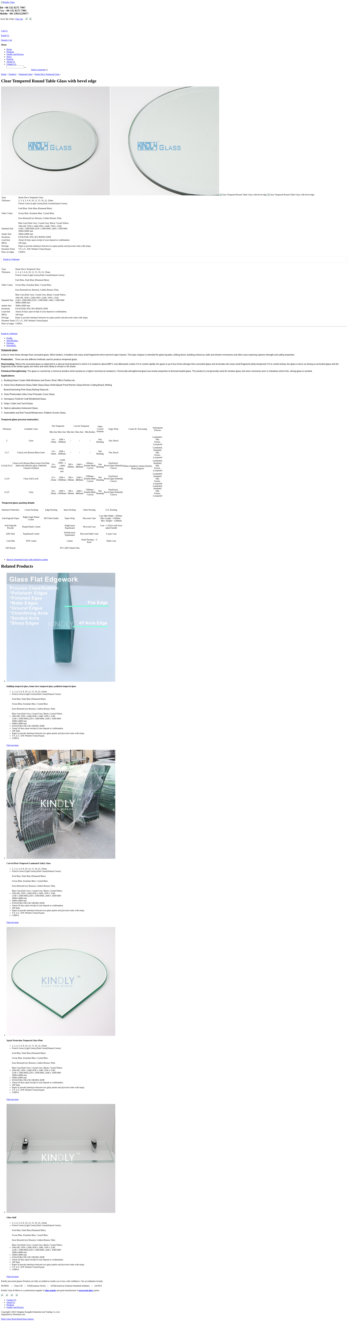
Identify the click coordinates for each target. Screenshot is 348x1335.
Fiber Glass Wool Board (11, 1319)
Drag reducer (28, 1319)
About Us (11, 61)
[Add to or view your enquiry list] (4, 26)
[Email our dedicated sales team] (3, 26)
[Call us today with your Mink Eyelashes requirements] (1, 26)
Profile (10, 338)
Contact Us (11, 64)
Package (10, 343)
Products (10, 52)
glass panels (50, 1290)
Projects (10, 59)
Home (9, 49)
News (9, 57)
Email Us (5, 35)
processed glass (86, 1290)
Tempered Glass (25, 74)
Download (11, 345)
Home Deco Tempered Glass (47, 74)
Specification (12, 340)
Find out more (13, 745)
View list (19, 19)
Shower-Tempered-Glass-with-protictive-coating (27, 559)
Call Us (4, 31)
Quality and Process (15, 54)
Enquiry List (6, 40)
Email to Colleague (11, 259)
